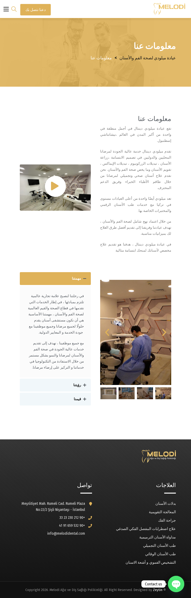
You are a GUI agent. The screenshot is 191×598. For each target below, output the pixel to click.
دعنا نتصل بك (35, 9)
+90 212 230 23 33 (72, 517)
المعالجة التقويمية (162, 512)
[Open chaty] (176, 584)
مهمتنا (76, 278)
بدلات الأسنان (165, 503)
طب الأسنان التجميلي (159, 545)
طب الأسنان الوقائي (160, 554)
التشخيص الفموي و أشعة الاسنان (151, 562)
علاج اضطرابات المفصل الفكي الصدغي (146, 529)
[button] (164, 332)
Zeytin (157, 590)
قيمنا (77, 399)
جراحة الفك (167, 520)
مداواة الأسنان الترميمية (157, 537)
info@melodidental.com (66, 533)
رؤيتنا (77, 385)
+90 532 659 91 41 (72, 525)
